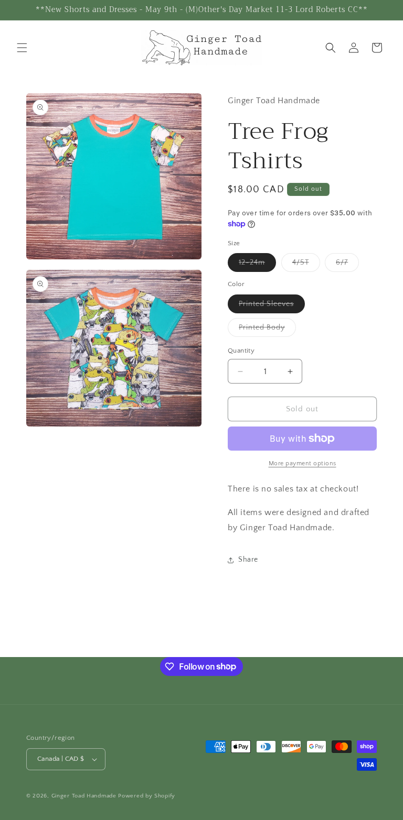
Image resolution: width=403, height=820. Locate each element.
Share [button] (248, 559)
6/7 (347, 265)
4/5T (306, 265)
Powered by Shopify (146, 796)
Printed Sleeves (272, 306)
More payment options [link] (302, 463)
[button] (22, 47)
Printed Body (267, 330)
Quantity (241, 350)
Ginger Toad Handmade (85, 796)
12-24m (257, 265)
